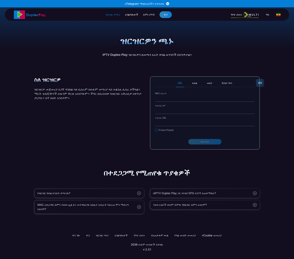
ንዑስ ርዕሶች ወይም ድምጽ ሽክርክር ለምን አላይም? (180, 204)
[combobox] (278, 15)
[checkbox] (156, 130)
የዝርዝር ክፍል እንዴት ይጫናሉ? (53, 193)
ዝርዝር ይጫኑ (113, 14)
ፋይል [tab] (194, 83)
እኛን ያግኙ (149, 14)
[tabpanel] (205, 118)
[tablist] (205, 84)
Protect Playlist (166, 130)
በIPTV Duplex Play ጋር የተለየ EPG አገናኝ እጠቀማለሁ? (184, 193)
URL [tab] (180, 83)
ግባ (267, 14)
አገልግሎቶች (131, 14)
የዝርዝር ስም (160, 105)
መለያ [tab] (209, 83)
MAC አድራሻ (160, 93)
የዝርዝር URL (160, 118)
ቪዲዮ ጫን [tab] (227, 83)
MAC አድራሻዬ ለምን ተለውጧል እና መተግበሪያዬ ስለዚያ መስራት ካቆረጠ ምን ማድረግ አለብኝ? (83, 207)
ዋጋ (166, 14)
